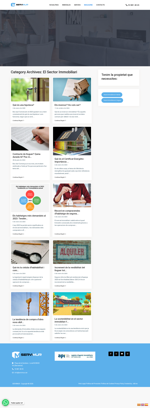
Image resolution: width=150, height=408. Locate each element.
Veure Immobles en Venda (112, 94)
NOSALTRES (54, 5)
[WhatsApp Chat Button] (5, 402)
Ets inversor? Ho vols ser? (67, 105)
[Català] (139, 404)
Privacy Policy (119, 383)
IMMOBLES (66, 5)
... (33, 117)
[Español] (146, 404)
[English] (143, 404)
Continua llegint (18, 120)
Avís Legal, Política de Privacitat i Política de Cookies (96, 383)
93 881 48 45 (133, 5)
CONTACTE (100, 5)
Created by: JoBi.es (131, 383)
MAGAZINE (88, 5)
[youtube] (122, 354)
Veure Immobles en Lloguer (112, 100)
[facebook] (110, 354)
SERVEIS (77, 5)
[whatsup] (116, 354)
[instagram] (127, 354)
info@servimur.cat (21, 373)
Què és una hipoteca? (23, 105)
